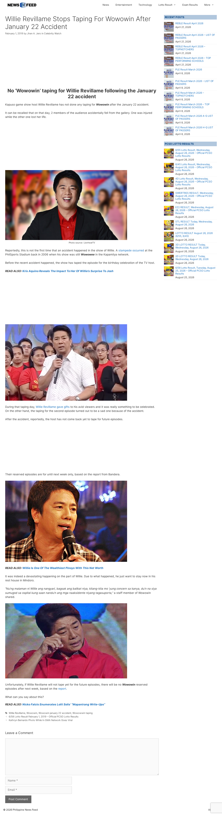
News (106, 4)
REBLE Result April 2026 (189, 23)
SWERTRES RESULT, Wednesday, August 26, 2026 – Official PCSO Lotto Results (194, 195)
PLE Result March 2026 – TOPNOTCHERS (189, 94)
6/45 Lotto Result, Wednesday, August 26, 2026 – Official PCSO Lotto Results (193, 167)
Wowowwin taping (82, 713)
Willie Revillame (17, 713)
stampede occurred (131, 250)
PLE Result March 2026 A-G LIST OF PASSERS (194, 117)
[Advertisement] (82, 63)
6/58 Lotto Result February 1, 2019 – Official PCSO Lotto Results (43, 716)
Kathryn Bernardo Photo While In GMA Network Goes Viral (40, 720)
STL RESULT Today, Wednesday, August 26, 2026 (193, 223)
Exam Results (190, 4)
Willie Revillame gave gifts (53, 406)
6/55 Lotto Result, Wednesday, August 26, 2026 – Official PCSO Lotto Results (193, 152)
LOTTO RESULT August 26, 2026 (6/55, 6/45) (194, 235)
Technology (145, 4)
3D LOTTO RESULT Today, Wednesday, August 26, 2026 (192, 246)
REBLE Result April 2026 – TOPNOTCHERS (190, 48)
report (62, 688)
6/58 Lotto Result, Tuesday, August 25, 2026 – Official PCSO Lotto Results (195, 270)
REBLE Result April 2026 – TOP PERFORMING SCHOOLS (193, 59)
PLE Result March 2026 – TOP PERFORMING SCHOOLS (192, 106)
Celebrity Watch (52, 33)
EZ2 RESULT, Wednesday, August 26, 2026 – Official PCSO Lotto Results (194, 210)
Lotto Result (165, 4)
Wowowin (31, 713)
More (207, 4)
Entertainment (124, 4)
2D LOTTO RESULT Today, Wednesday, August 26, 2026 (192, 258)
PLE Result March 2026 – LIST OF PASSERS (194, 83)
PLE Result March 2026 (188, 69)
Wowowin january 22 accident (55, 713)
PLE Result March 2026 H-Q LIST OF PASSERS (194, 129)
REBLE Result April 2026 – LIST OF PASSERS (195, 36)
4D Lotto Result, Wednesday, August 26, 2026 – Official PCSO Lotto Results (193, 181)
